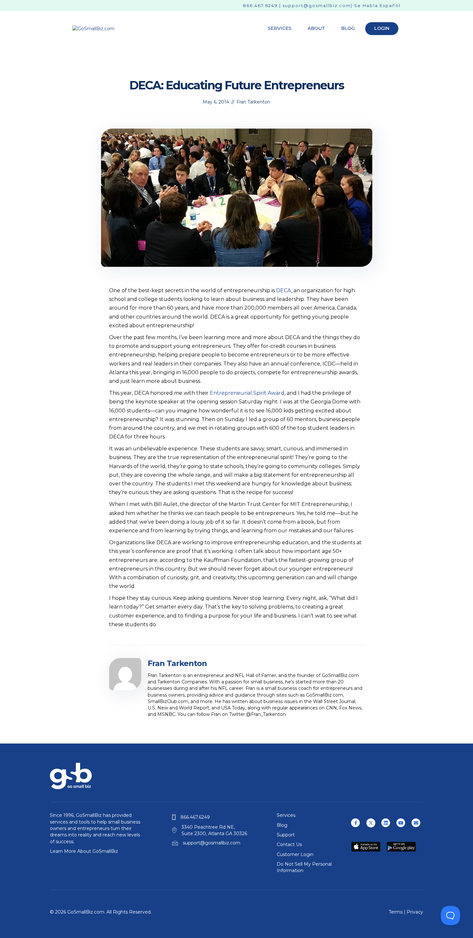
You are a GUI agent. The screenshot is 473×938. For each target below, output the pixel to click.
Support (286, 835)
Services (280, 28)
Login (381, 28)
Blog (348, 28)
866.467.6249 (260, 5)
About (316, 28)
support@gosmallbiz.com (317, 5)
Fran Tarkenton (253, 102)
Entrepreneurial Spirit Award (247, 393)
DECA (283, 290)
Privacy (415, 912)
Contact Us (289, 844)
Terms (396, 912)
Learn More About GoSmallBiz (84, 851)
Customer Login (295, 854)
